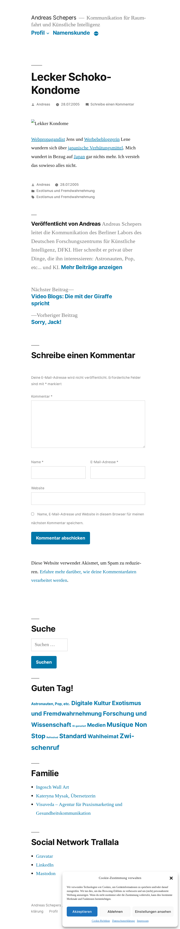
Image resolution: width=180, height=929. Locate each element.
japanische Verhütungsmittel (95, 148)
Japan (79, 157)
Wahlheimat (103, 736)
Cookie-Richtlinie (101, 921)
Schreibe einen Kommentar (112, 104)
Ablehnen (115, 911)
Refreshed (52, 737)
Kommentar (41, 396)
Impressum (143, 921)
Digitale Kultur (91, 703)
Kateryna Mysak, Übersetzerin (65, 796)
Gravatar (44, 856)
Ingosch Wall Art (52, 787)
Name (37, 462)
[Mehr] (96, 33)
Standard (72, 736)
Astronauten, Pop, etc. (50, 704)
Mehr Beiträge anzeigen (91, 267)
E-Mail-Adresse (104, 462)
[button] (171, 878)
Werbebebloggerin (102, 139)
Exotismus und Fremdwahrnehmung (65, 191)
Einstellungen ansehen (153, 911)
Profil (38, 32)
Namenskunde (71, 32)
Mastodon (46, 873)
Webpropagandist (48, 139)
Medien (96, 725)
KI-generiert (79, 726)
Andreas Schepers (54, 17)
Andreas (43, 104)
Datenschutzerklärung (123, 921)
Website (37, 488)
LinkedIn (45, 865)
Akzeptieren (82, 911)
